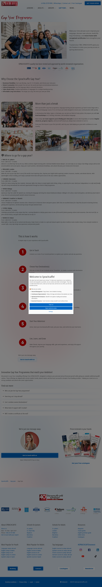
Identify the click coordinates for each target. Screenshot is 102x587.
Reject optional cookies (51, 308)
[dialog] (51, 293)
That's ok (51, 304)
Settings (51, 311)
